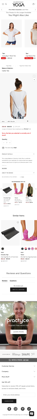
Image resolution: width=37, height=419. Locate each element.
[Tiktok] (29, 409)
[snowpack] (22, 249)
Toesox (16, 197)
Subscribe (9, 401)
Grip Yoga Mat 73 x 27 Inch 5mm (7, 201)
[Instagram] (16, 409)
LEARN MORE (18, 332)
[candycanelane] (26, 249)
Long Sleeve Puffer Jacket (29, 200)
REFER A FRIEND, (20, 360)
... (15, 65)
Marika (27, 197)
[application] (31, 413)
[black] (2, 249)
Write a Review (20, 290)
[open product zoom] (34, 79)
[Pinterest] (22, 409)
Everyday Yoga (7, 197)
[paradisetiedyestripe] (32, 249)
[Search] (6, 4)
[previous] (2, 9)
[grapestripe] (29, 249)
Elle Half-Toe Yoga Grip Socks (18, 200)
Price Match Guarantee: (18, 9)
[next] (35, 9)
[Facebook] (9, 409)
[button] (6, 206)
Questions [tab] (13, 281)
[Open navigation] (3, 4)
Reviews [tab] (4, 281)
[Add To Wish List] (34, 76)
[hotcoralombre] (36, 249)
